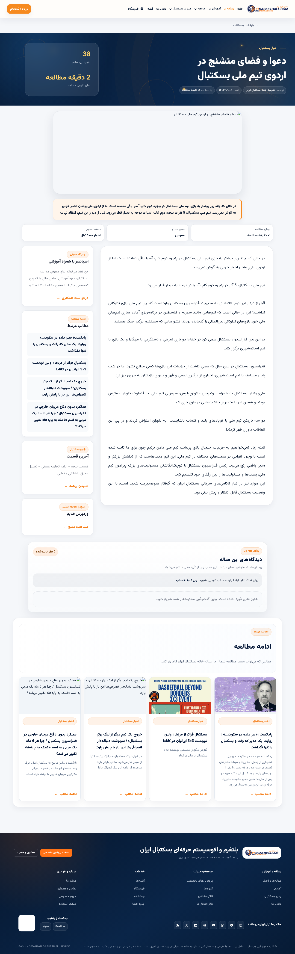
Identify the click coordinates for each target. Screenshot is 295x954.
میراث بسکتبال (182, 8)
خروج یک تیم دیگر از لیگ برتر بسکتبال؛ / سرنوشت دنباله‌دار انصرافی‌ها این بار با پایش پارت (64, 388)
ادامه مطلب (263, 794)
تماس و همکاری (66, 888)
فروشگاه (139, 888)
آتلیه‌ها (140, 881)
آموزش (216, 8)
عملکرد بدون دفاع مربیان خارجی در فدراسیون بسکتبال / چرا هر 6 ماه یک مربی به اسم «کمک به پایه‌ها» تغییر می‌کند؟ (59, 416)
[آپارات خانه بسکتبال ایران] (204, 925)
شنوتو (45, 926)
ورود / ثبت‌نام (19, 9)
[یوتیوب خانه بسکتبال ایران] (213, 925)
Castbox (60, 926)
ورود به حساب (187, 580)
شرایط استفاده (67, 904)
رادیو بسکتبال (272, 896)
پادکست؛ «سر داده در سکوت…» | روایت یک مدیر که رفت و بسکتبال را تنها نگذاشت (59, 344)
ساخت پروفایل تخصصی (56, 853)
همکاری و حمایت (26, 853)
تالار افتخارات (205, 904)
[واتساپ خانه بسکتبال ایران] (222, 925)
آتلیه (150, 9)
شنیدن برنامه (78, 486)
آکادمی (277, 888)
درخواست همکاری (75, 298)
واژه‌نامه (161, 9)
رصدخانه (139, 896)
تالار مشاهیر (205, 896)
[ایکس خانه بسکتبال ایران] (186, 925)
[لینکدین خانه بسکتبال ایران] (195, 925)
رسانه (230, 8)
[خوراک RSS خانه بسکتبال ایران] (177, 925)
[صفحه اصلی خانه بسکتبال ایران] (261, 853)
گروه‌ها (208, 888)
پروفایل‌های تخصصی (200, 881)
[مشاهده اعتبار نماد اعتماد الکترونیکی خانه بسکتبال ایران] (26, 923)
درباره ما (71, 881)
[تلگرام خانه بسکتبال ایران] (231, 925)
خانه (240, 9)
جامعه (202, 8)
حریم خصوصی (67, 896)
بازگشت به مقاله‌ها (243, 26)
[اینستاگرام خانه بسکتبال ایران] (240, 925)
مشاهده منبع (78, 527)
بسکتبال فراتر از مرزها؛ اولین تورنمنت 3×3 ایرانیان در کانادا (59, 366)
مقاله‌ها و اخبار (272, 881)
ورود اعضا (138, 904)
